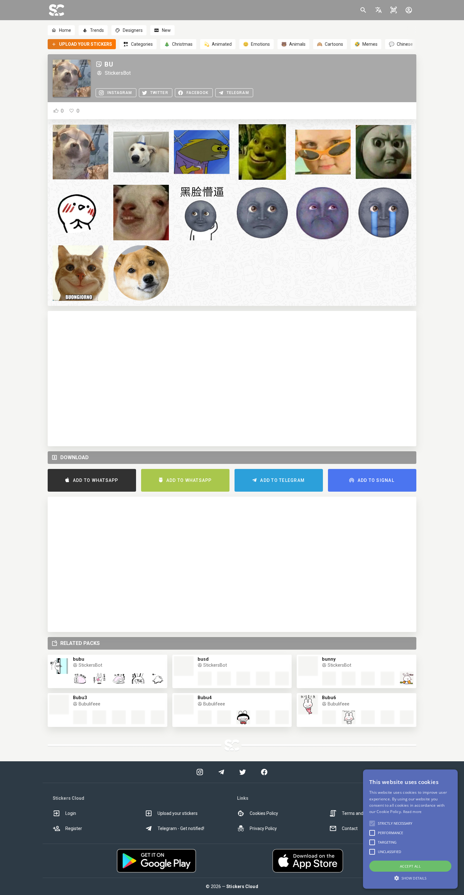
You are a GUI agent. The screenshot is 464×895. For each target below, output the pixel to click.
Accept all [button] (410, 866)
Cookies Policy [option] (264, 813)
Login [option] (70, 813)
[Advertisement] (232, 378)
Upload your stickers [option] (178, 813)
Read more (412, 811)
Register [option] (73, 828)
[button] (378, 10)
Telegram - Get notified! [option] (181, 828)
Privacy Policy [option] (263, 828)
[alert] (410, 829)
